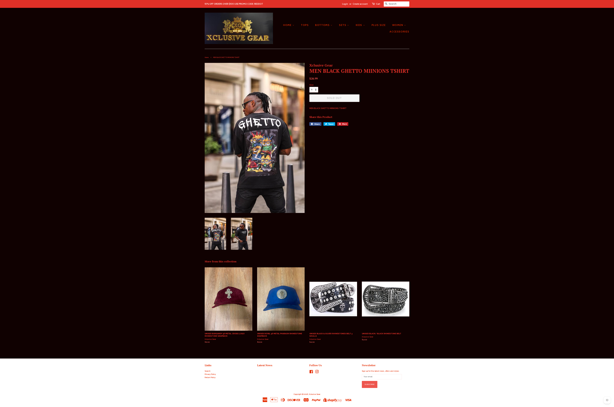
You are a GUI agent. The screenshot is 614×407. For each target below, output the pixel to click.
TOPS (305, 25)
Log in (345, 3)
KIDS (359, 25)
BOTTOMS (323, 25)
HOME (287, 25)
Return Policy (210, 377)
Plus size (379, 25)
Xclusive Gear (314, 394)
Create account (360, 3)
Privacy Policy (210, 374)
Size (311, 85)
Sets (343, 25)
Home (207, 57)
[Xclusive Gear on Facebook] (311, 372)
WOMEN (398, 25)
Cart (378, 3)
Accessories (399, 31)
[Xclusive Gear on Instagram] (317, 372)
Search (207, 371)
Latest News (264, 365)
